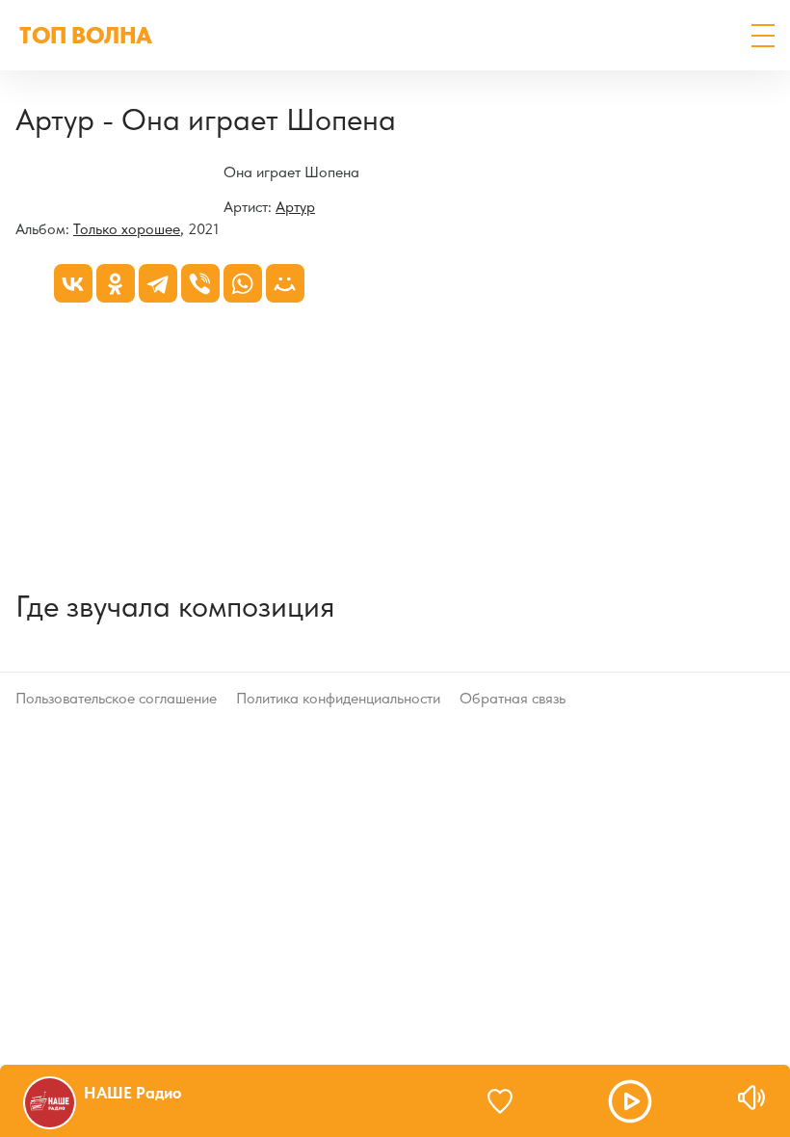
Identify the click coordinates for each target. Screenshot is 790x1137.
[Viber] (200, 283)
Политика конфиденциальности (338, 698)
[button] (763, 35)
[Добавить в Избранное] (509, 1101)
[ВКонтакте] (73, 283)
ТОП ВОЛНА (85, 35)
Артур (295, 207)
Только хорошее (126, 229)
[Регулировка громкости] (751, 1097)
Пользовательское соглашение (116, 698)
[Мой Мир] (285, 283)
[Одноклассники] (115, 283)
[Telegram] (158, 283)
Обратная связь (513, 698)
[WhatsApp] (243, 283)
